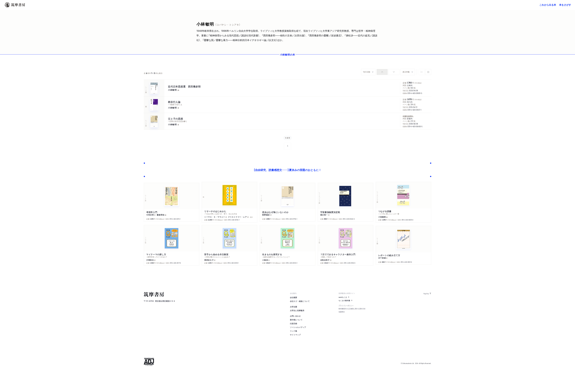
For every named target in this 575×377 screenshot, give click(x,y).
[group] (388, 72)
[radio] (382, 72)
